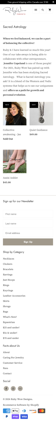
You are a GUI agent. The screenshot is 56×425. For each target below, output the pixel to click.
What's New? (10, 316)
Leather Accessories (14, 295)
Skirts (6, 301)
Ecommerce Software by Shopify (21, 404)
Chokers (7, 264)
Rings (6, 285)
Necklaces (8, 258)
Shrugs (7, 306)
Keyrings (8, 290)
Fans (5, 368)
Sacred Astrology (14, 26)
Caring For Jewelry (13, 357)
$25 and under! (11, 327)
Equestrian (9, 322)
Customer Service (12, 362)
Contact (7, 373)
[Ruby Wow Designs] (14, 13)
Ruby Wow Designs (21, 399)
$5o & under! (10, 332)
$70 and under (11, 338)
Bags (5, 311)
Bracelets (8, 269)
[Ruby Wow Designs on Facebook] (6, 388)
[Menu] (36, 10)
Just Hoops (9, 279)
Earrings (7, 274)
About (6, 352)
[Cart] (50, 10)
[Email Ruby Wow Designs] (20, 388)
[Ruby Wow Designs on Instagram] (13, 388)
